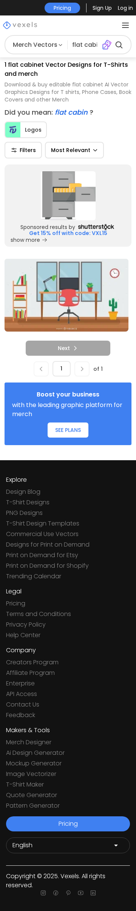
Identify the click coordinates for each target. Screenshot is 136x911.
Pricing (15, 603)
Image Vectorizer (31, 774)
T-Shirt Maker (25, 784)
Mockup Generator (34, 763)
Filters (28, 150)
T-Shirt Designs (27, 502)
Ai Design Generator (35, 752)
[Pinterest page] (68, 893)
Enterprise (20, 683)
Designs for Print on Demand (48, 544)
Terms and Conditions (38, 614)
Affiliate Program (30, 672)
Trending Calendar (33, 576)
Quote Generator (31, 795)
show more (25, 240)
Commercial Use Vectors (42, 534)
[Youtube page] (80, 893)
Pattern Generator (33, 805)
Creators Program (32, 662)
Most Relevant (70, 150)
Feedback (20, 715)
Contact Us (22, 704)
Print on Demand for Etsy (42, 555)
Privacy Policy (26, 624)
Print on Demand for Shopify (47, 565)
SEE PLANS (68, 430)
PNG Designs (24, 513)
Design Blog (23, 491)
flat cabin (72, 112)
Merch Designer (28, 742)
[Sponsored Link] (68, 195)
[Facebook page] (55, 893)
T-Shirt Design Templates (42, 523)
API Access (21, 694)
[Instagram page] (43, 893)
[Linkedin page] (93, 893)
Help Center (23, 635)
